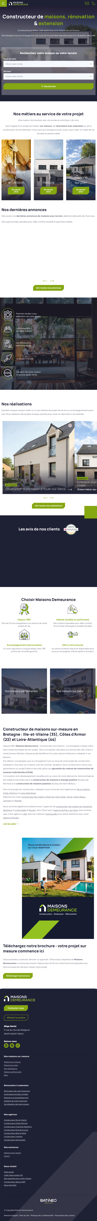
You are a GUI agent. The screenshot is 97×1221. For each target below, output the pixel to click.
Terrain (7, 1156)
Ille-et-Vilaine (83, 789)
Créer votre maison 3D (13, 1175)
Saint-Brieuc (80, 797)
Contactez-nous (16, 1008)
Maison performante (12, 1072)
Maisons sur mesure (48, 177)
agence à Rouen (11, 818)
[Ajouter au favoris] (66, 233)
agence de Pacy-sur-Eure (66, 810)
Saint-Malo (60, 797)
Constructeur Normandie (14, 1140)
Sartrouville (51, 814)
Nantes (18, 801)
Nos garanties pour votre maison (17, 1178)
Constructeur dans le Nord (15, 1133)
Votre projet (9, 1172)
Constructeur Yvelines (13, 1136)
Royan (32, 810)
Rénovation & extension (16, 177)
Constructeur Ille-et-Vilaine (15, 1120)
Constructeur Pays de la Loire (16, 1130)
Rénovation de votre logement (17, 1091)
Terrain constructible (43, 258)
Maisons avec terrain (12, 1153)
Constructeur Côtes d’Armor (16, 1123)
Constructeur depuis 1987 (14, 1182)
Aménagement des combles (16, 1094)
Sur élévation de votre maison (16, 1104)
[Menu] (3, 3)
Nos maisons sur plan (80, 177)
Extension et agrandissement (16, 1098)
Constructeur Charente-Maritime (18, 1127)
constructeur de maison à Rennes (37, 797)
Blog (6, 1075)
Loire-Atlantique (28, 793)
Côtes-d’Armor (10, 793)
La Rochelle (20, 810)
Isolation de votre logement (15, 1101)
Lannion (7, 801)
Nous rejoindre (10, 1185)
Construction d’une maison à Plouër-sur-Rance (35, 489)
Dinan (70, 797)
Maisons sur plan (11, 1065)
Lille (25, 814)
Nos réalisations (10, 1069)
